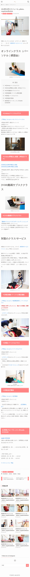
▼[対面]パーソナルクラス (11, 95)
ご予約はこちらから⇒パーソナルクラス (11, 349)
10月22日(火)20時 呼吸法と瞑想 (9, 166)
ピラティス (5, 313)
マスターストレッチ (14, 365)
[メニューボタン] (1, 2)
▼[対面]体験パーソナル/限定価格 (13, 93)
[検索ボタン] (28, 2)
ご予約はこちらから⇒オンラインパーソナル (12, 119)
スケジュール (9, 13)
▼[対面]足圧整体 (9, 98)
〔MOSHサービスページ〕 (16, 43)
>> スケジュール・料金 (7, 462)
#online (10, 473)
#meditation (5, 473)
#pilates (14, 473)
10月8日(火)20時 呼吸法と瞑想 (9, 164)
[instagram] (15, 560)
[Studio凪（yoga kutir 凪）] (15, 2)
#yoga (19, 473)
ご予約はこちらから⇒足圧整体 (9, 396)
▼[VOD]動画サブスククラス (12, 90)
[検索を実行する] (27, 565)
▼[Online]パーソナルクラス (12, 85)
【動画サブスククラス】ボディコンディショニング (14, 221)
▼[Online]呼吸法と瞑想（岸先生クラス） (15, 88)
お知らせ (4, 13)
